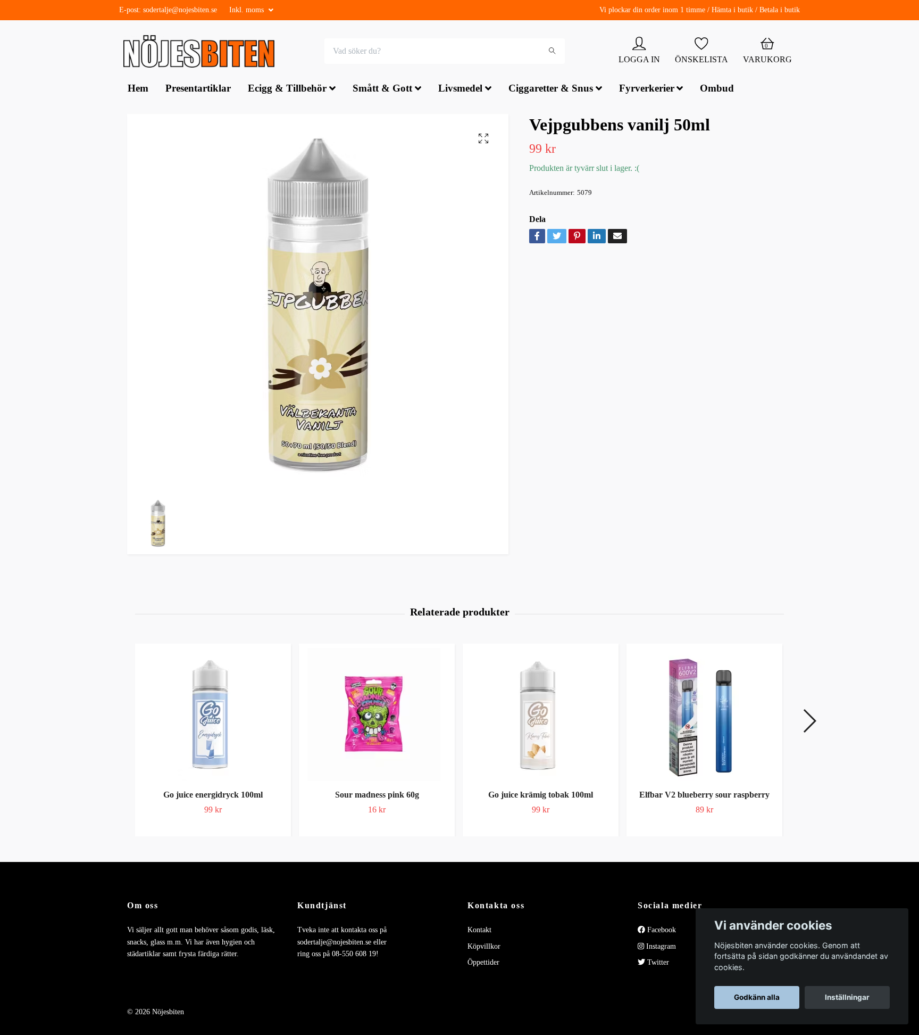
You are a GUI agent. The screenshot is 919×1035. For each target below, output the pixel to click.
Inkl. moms (247, 10)
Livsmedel (460, 89)
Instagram (660, 947)
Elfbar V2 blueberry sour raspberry (704, 795)
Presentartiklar (198, 89)
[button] (809, 722)
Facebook (660, 931)
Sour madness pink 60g (377, 795)
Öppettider (483, 963)
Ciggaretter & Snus (550, 89)
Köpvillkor (483, 947)
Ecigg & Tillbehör (287, 89)
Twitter (657, 963)
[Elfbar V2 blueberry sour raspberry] (704, 715)
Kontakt (479, 931)
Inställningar (847, 997)
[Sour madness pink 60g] (376, 715)
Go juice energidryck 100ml (213, 795)
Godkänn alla (757, 997)
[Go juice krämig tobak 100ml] (540, 715)
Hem (138, 89)
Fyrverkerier (646, 89)
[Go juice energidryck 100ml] (213, 715)
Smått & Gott (382, 89)
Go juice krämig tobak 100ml (540, 795)
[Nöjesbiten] (202, 52)
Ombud (717, 89)
